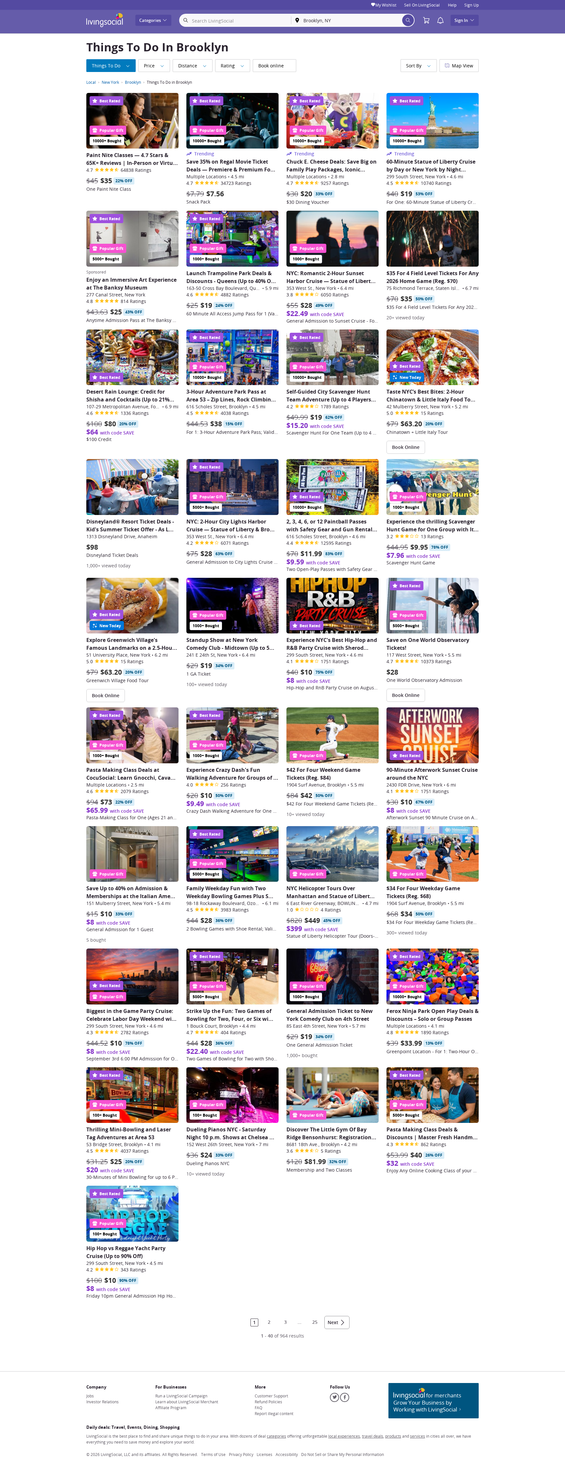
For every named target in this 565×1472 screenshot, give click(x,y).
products (393, 1436)
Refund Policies (268, 1401)
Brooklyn (133, 82)
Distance (187, 65)
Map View (462, 65)
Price (149, 65)
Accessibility (287, 1454)
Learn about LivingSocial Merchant (186, 1401)
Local (91, 82)
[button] (440, 20)
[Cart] (428, 20)
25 (314, 1322)
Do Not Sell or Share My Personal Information (342, 1454)
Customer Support (271, 1395)
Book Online (405, 447)
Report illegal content (274, 1413)
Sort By (413, 65)
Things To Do (106, 65)
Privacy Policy (241, 1454)
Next (333, 1322)
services (417, 1436)
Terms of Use (213, 1454)
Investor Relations (102, 1401)
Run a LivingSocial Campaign (181, 1395)
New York (110, 82)
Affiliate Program (170, 1407)
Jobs (90, 1395)
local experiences (344, 1436)
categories (276, 1436)
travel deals (372, 1436)
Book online (271, 65)
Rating (228, 65)
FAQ (258, 1407)
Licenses (264, 1454)
